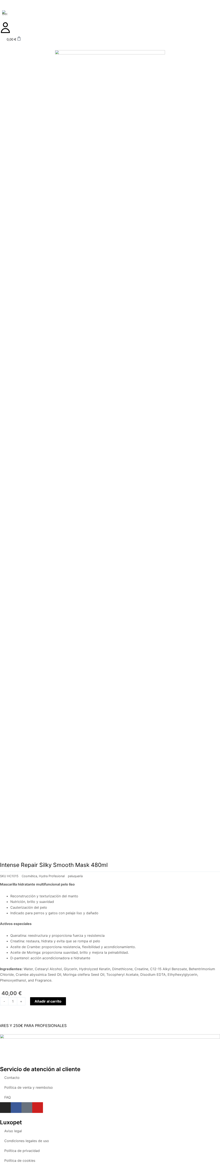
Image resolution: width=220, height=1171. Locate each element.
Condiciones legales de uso (26, 1141)
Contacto (12, 1077)
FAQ (7, 1097)
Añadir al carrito (48, 1001)
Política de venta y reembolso (28, 1087)
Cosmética (29, 876)
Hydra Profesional (52, 876)
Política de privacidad (22, 1150)
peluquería (75, 876)
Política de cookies (19, 1160)
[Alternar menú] (110, 9)
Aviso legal (13, 1131)
